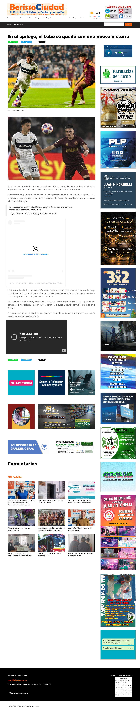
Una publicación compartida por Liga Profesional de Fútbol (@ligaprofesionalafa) (36, 283)
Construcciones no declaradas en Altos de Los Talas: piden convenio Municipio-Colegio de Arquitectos (21, 503)
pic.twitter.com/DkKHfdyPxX (28, 210)
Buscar (128, 24)
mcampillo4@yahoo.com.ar (17, 680)
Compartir (13, 42)
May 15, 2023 (50, 213)
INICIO (9, 25)
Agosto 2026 (123, 678)
